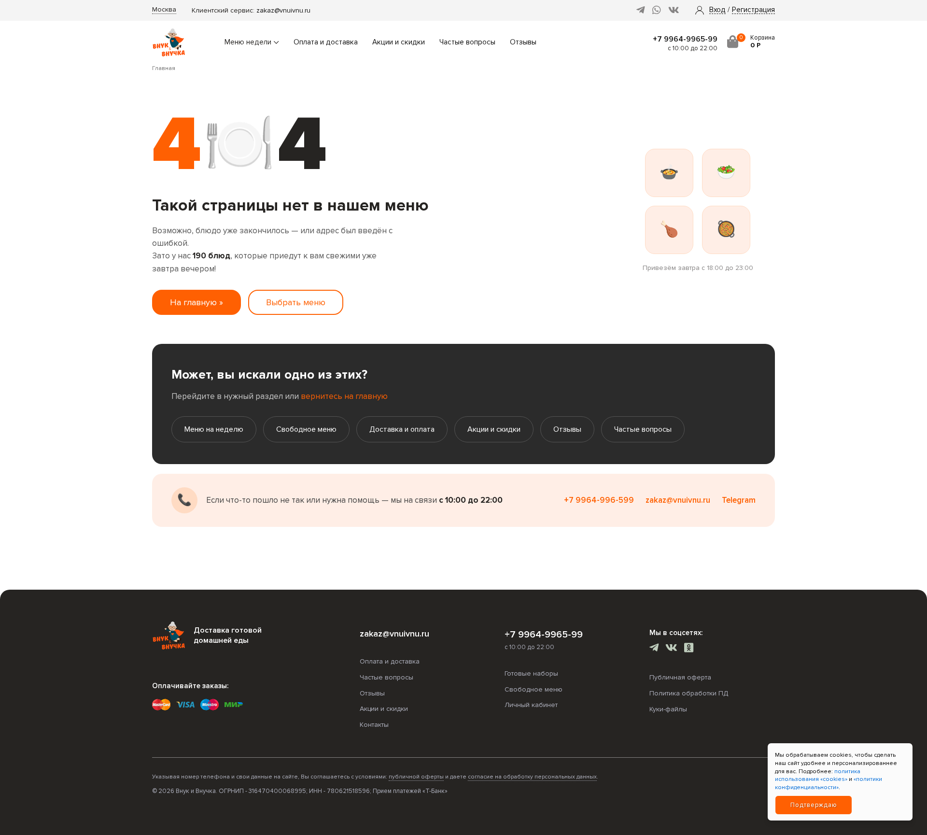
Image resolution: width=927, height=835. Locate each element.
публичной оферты (416, 776)
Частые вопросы (467, 42)
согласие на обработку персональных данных (532, 776)
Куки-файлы (668, 709)
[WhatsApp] (656, 10)
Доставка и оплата (402, 429)
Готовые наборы (531, 673)
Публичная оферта (680, 677)
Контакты (374, 725)
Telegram (739, 500)
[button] (717, 10)
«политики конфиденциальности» (828, 783)
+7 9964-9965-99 (685, 39)
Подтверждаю (813, 805)
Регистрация (753, 10)
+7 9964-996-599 (599, 500)
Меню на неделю (213, 429)
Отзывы (523, 42)
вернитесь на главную (344, 396)
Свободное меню (306, 429)
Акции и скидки (398, 42)
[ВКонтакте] (673, 10)
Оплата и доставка (326, 42)
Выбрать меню (295, 302)
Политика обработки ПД (688, 693)
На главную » (196, 302)
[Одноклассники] (688, 648)
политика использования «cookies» (817, 775)
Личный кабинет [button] (531, 705)
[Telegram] (640, 10)
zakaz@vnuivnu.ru (283, 10)
